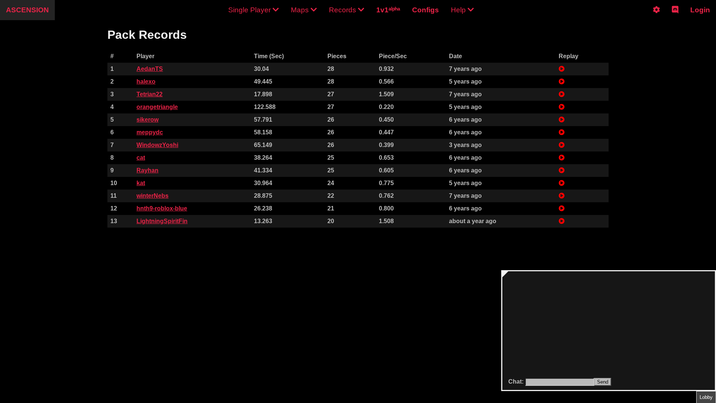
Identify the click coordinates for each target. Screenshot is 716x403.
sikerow (147, 119)
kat (140, 183)
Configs (425, 10)
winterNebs (152, 196)
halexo (146, 81)
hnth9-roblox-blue (161, 208)
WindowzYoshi (157, 145)
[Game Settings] (656, 16)
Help (459, 10)
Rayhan (147, 170)
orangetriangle (157, 107)
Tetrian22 (149, 94)
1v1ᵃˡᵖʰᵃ (388, 10)
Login (700, 10)
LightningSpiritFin (162, 221)
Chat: (516, 381)
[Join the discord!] (675, 16)
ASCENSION (27, 10)
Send (602, 382)
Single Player (250, 10)
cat (140, 157)
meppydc (149, 132)
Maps (301, 10)
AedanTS (149, 69)
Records (343, 10)
